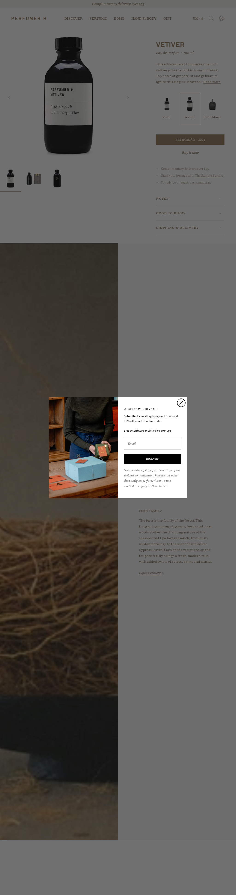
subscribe (152, 459)
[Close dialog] (181, 403)
